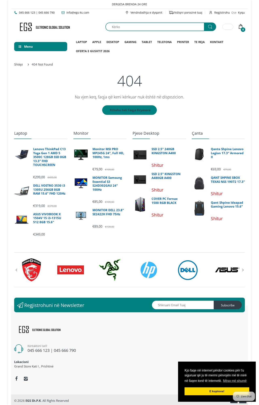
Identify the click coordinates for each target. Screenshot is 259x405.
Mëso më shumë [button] (235, 380)
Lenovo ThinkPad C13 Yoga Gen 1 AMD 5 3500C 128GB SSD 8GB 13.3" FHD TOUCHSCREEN (49, 157)
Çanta (197, 133)
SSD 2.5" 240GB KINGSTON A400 (164, 151)
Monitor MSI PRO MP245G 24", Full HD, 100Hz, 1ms (108, 153)
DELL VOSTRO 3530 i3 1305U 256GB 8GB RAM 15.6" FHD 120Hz (49, 189)
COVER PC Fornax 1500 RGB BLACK (165, 201)
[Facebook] (16, 378)
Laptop (20, 133)
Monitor (80, 133)
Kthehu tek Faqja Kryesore (130, 110)
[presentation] (16, 270)
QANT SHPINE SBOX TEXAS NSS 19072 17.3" (228, 180)
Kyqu (241, 12)
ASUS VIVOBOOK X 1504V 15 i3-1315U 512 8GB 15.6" (47, 218)
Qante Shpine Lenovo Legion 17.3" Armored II (227, 153)
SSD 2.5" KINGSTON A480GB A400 (166, 176)
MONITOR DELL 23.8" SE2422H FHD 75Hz (108, 212)
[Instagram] (25, 378)
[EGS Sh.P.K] (44, 26)
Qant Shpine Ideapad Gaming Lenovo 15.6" (227, 205)
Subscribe (228, 305)
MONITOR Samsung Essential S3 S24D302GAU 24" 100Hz (107, 184)
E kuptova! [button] (216, 391)
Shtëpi (18, 64)
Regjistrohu (222, 12)
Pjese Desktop (146, 133)
